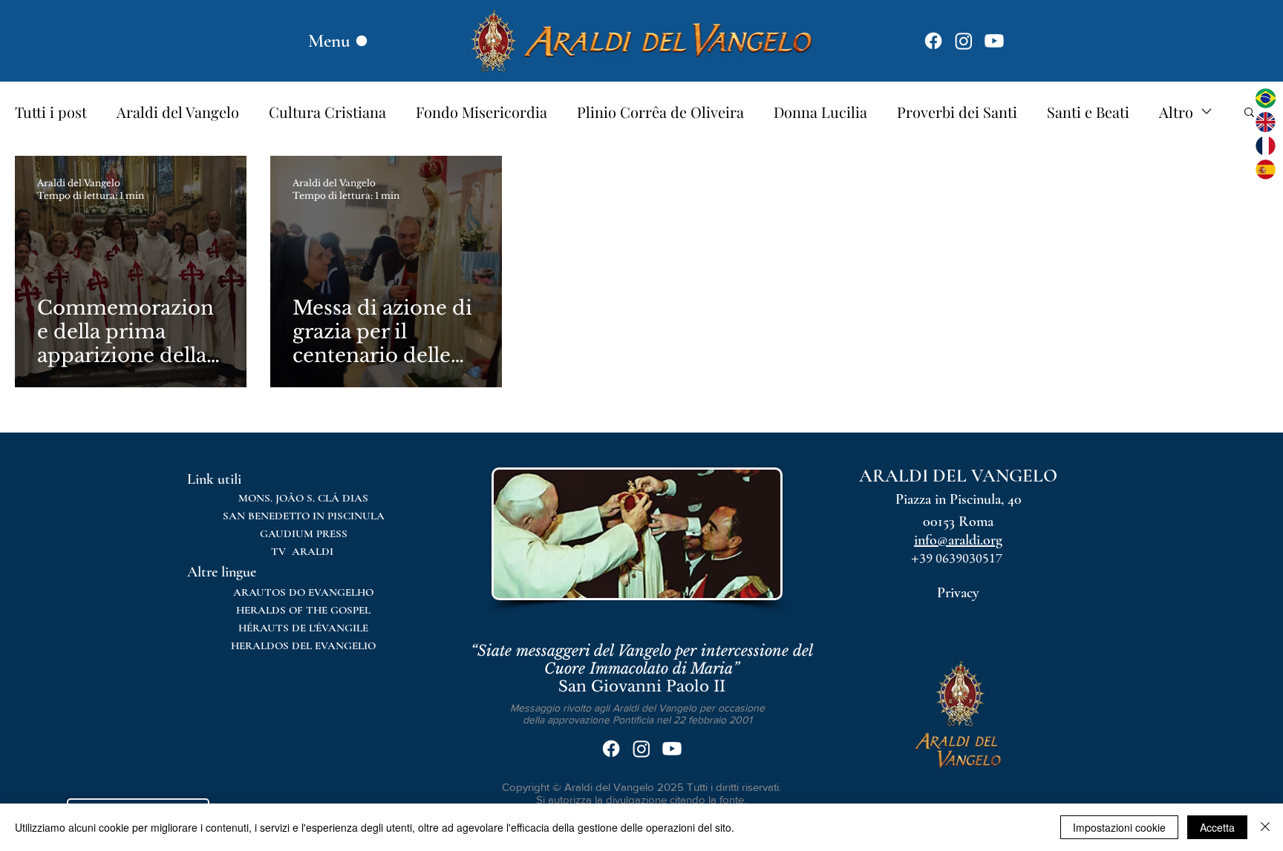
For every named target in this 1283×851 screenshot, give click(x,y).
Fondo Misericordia (481, 111)
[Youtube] (994, 41)
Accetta (1217, 827)
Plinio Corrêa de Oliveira (660, 111)
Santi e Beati (1088, 111)
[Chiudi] (1265, 827)
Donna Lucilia (820, 111)
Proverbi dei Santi (957, 111)
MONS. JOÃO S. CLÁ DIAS (303, 498)
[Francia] (1266, 146)
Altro (1176, 111)
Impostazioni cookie (1119, 827)
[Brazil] (1266, 98)
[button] (1249, 113)
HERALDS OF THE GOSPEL (303, 610)
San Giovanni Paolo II (642, 668)
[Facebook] (933, 41)
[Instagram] (964, 41)
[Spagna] (1266, 170)
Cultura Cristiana (327, 111)
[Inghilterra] (1266, 122)
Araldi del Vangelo (178, 111)
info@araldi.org (958, 540)
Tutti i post (51, 111)
